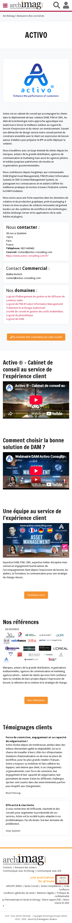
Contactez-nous (36, 595)
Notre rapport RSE (51, 899)
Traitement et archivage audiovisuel (25, 307)
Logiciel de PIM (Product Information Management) (34, 304)
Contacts (7, 867)
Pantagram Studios (47, 919)
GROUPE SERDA (14, 886)
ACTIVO (36, 34)
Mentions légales (46, 893)
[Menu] (6, 5)
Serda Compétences (51, 886)
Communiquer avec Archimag (18, 871)
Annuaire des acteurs (26, 867)
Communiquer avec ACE (48, 871)
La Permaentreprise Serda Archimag (21, 899)
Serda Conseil (31, 886)
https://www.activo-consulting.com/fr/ (27, 255)
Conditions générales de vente (19, 893)
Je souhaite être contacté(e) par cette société (37, 337)
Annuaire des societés (30, 15)
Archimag (9, 15)
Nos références (36, 700)
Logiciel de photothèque (19, 315)
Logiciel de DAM (15, 319)
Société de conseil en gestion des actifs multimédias (34, 311)
